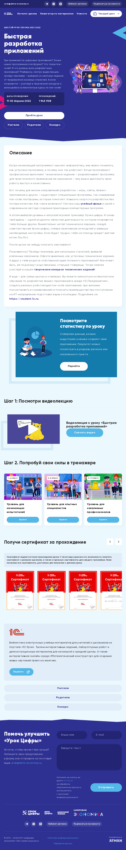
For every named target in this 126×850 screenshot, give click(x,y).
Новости (82, 14)
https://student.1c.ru (23, 299)
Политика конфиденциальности (63, 838)
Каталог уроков (27, 14)
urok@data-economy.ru (16, 4)
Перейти (74, 366)
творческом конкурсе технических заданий (64, 269)
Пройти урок (34, 115)
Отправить (106, 787)
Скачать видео (84, 432)
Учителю (13, 125)
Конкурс (54, 125)
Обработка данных (63, 844)
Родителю (34, 125)
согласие (68, 781)
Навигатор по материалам (57, 14)
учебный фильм (91, 204)
